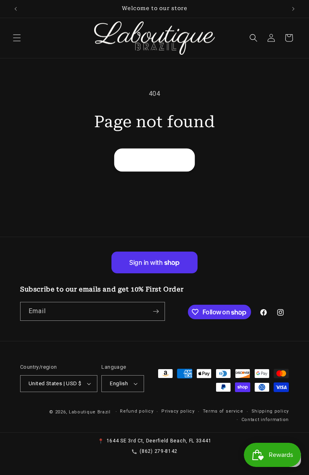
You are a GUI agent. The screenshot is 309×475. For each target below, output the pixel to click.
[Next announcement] (293, 9)
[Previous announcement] (16, 9)
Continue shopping (154, 160)
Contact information (265, 419)
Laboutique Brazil (90, 412)
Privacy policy (178, 411)
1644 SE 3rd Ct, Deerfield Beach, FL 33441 (159, 441)
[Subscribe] (156, 311)
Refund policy (136, 411)
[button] (17, 38)
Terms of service (223, 411)
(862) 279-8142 (158, 451)
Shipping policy (270, 411)
